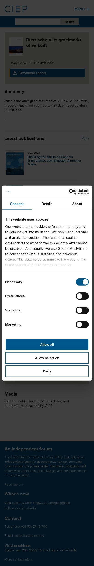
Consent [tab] (17, 204)
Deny (47, 371)
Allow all (47, 344)
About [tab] (77, 204)
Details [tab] (47, 204)
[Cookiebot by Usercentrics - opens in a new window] (69, 192)
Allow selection (47, 358)
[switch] (82, 296)
